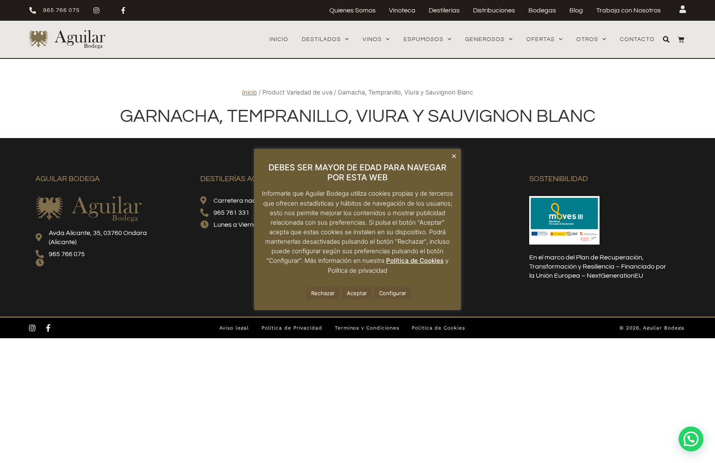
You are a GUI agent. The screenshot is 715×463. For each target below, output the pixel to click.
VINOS (372, 39)
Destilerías (444, 10)
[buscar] (666, 39)
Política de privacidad (357, 270)
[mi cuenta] (682, 9)
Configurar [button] (392, 293)
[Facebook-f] (48, 328)
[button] (691, 439)
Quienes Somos (352, 10)
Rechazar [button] (323, 293)
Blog (576, 10)
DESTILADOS (321, 39)
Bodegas (542, 10)
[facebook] (126, 10)
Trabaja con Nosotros (628, 10)
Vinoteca (402, 10)
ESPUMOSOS (423, 39)
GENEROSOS (485, 39)
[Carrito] (681, 39)
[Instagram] (32, 328)
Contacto (637, 39)
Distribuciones (494, 10)
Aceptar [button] (357, 293)
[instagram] (99, 10)
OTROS (587, 39)
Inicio (278, 39)
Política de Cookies (415, 260)
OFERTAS (540, 39)
